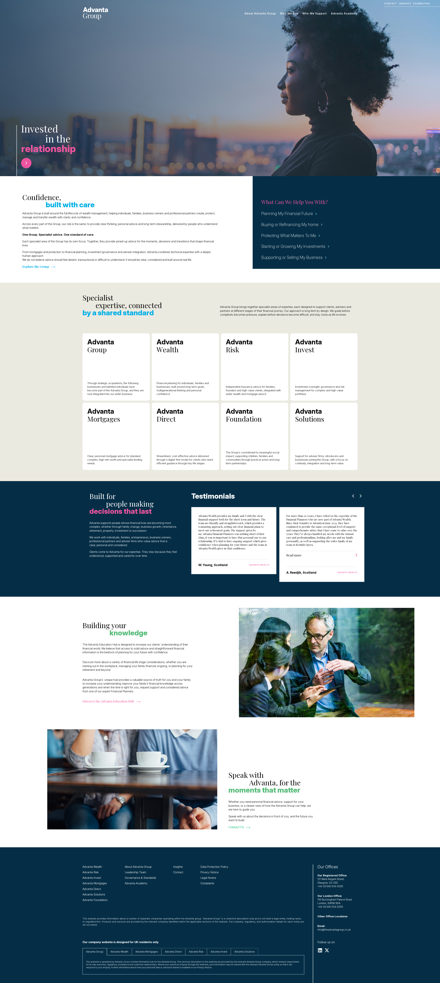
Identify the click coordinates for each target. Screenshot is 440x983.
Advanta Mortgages (94, 883)
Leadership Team (135, 872)
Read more (294, 555)
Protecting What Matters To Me (288, 235)
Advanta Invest (91, 877)
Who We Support (314, 13)
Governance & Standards (140, 877)
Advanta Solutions (93, 894)
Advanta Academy (344, 13)
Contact (390, 3)
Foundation (421, 3)
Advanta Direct (91, 889)
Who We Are (289, 13)
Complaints (207, 883)
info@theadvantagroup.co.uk (334, 929)
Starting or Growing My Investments (293, 246)
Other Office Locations (332, 916)
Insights (405, 3)
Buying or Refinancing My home (289, 224)
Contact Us (236, 827)
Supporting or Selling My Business (292, 257)
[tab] (94, 951)
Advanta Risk (90, 872)
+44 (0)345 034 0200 (330, 886)
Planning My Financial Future (287, 213)
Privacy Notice (209, 872)
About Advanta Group (260, 13)
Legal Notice (208, 877)
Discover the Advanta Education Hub (108, 701)
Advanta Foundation (95, 900)
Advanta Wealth (92, 866)
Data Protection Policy (214, 866)
